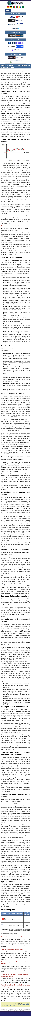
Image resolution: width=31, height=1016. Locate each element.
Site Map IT (6, 1010)
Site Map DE (27, 1009)
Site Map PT (18, 1010)
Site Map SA (24, 1010)
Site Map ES (21, 1009)
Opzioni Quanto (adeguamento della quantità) (23, 1005)
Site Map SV (12, 1010)
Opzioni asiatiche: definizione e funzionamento (9, 1004)
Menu (8, 10)
